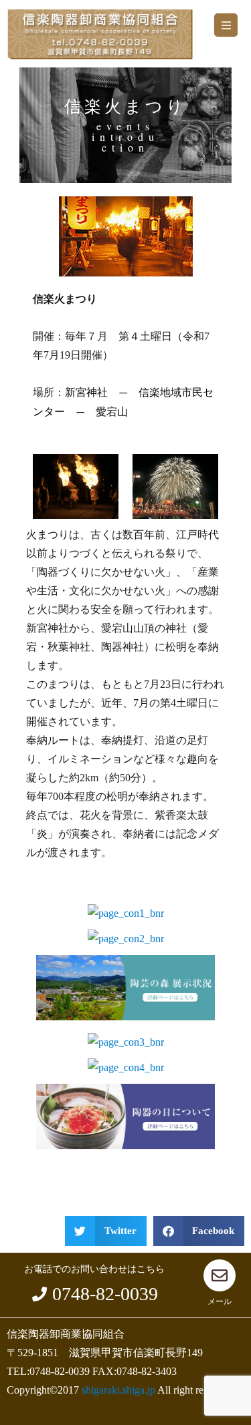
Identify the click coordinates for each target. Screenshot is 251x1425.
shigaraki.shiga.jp (118, 1390)
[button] (226, 25)
